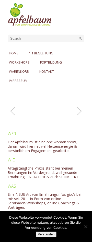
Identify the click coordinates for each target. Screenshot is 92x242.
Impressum (18, 80)
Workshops (19, 62)
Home (13, 53)
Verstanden (46, 234)
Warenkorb (19, 71)
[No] (85, 226)
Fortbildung (51, 62)
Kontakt (46, 71)
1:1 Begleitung (41, 53)
